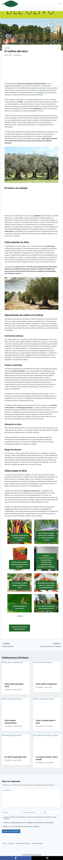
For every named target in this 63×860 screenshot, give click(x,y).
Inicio (4, 843)
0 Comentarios (17, 55)
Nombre (6, 812)
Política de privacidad (23, 843)
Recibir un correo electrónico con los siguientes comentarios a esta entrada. (29, 822)
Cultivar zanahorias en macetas (50, 645)
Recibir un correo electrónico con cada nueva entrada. (21, 826)
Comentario (7, 790)
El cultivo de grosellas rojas (15, 757)
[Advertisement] (31, 70)
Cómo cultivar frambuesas (46, 684)
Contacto (11, 843)
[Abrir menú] (59, 3)
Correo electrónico (29, 812)
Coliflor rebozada (7, 645)
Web (44, 812)
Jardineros (9, 689)
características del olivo (42, 92)
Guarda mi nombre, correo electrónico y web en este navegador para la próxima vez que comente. (30, 817)
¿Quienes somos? (37, 843)
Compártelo (16, 858)
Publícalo (47, 858)
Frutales (7, 48)
